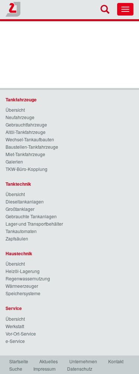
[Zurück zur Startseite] (13, 9)
